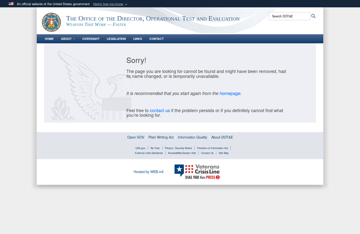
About (66, 38)
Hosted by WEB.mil (148, 171)
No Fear (155, 148)
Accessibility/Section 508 (182, 153)
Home (49, 38)
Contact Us (207, 153)
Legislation (116, 38)
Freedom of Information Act (212, 148)
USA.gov (140, 148)
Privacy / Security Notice (178, 148)
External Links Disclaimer (149, 153)
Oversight (90, 38)
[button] (110, 4)
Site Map (224, 153)
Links (137, 38)
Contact (156, 38)
